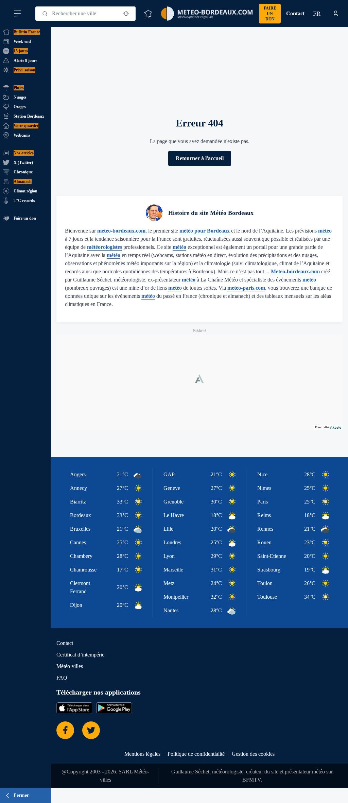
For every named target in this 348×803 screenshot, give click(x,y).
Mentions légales (142, 754)
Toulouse (267, 597)
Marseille (173, 570)
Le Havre (173, 515)
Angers (78, 474)
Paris (262, 502)
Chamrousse (83, 570)
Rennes (265, 529)
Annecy (78, 488)
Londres (172, 542)
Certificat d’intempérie (80, 654)
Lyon (169, 556)
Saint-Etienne (271, 556)
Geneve (171, 488)
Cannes (78, 542)
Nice (262, 474)
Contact (295, 13)
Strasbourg (268, 570)
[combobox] (85, 13)
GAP (169, 474)
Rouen (264, 542)
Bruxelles (80, 529)
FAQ (61, 678)
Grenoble (173, 502)
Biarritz (78, 502)
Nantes (170, 610)
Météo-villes (69, 666)
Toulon (265, 583)
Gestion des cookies (253, 754)
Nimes (264, 488)
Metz (168, 583)
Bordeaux (80, 515)
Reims (264, 515)
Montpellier (175, 597)
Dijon (76, 605)
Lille (168, 529)
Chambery (81, 556)
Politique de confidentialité (196, 754)
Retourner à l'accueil (200, 158)
